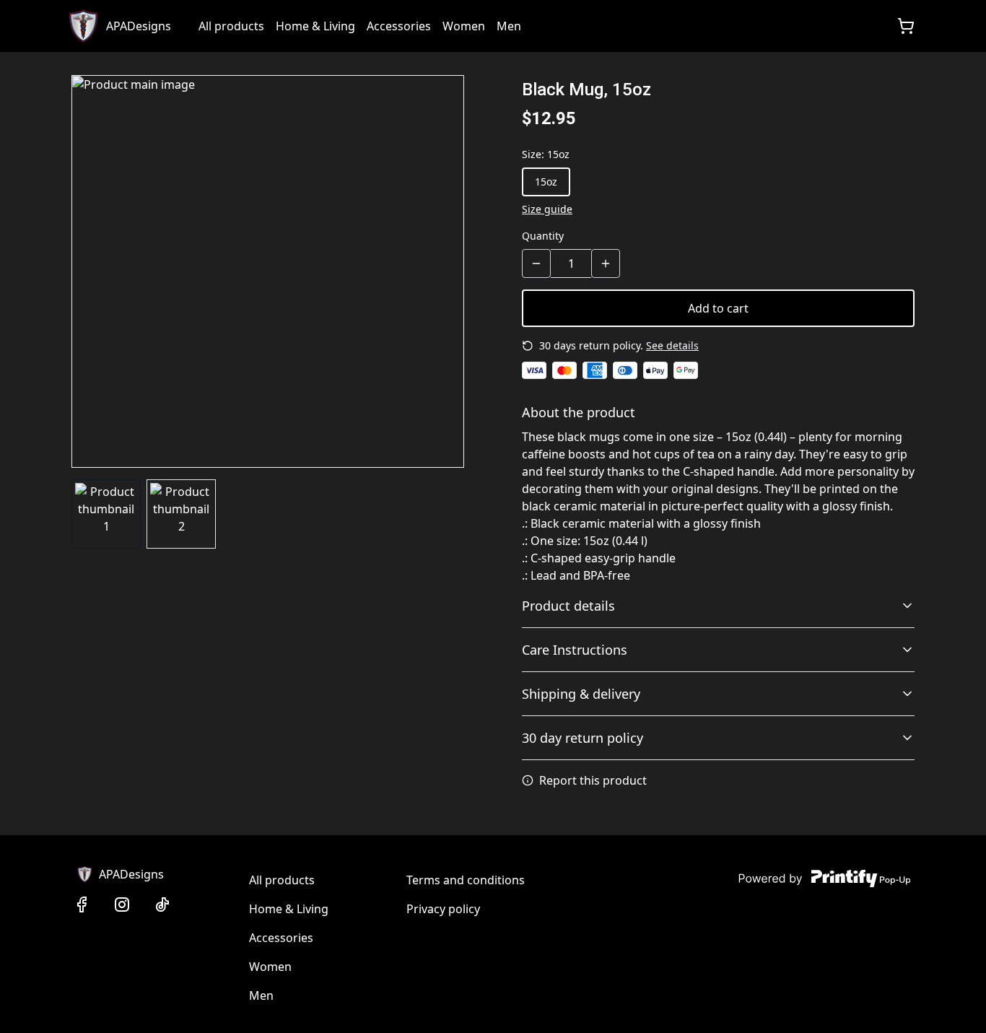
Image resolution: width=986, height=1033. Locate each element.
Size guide (547, 209)
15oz (546, 181)
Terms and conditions (465, 880)
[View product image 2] (181, 514)
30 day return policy (582, 737)
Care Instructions (574, 649)
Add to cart (718, 308)
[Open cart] (905, 26)
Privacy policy (443, 909)
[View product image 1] (106, 514)
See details (672, 345)
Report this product (593, 780)
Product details (568, 605)
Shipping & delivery (581, 693)
